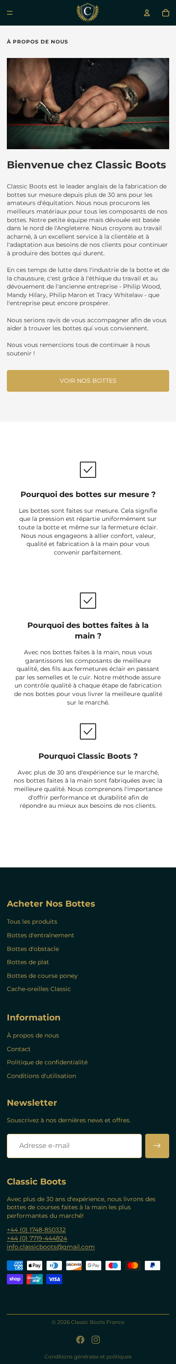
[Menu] (10, 13)
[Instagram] (96, 1340)
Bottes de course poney (42, 976)
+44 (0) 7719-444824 (37, 1238)
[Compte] (147, 12)
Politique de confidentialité (47, 1062)
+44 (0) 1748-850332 (36, 1230)
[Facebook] (80, 1340)
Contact (19, 1049)
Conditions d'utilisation (41, 1076)
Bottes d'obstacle (33, 949)
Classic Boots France (97, 1322)
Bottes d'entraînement (40, 935)
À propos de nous (33, 1035)
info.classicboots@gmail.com (51, 1247)
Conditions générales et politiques (88, 1356)
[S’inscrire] (157, 1146)
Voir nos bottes (88, 380)
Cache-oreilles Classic (39, 989)
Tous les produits (32, 921)
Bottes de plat (28, 962)
